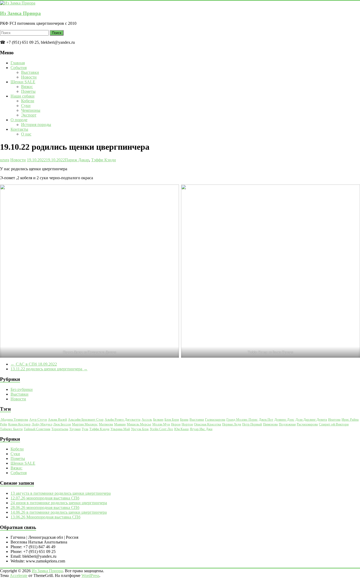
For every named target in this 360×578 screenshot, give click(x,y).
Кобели (27, 101)
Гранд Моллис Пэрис (242, 419)
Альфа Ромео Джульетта (122, 419)
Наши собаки (23, 96)
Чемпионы (30, 110)
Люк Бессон (62, 424)
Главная (18, 63)
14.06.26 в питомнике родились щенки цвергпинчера (59, 512)
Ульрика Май (120, 429)
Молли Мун (161, 424)
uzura (4, 160)
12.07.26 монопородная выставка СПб (45, 498)
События (19, 67)
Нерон (176, 424)
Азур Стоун (38, 419)
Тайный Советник (37, 429)
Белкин (158, 419)
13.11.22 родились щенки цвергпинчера (49, 369)
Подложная (287, 424)
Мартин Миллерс (85, 424)
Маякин (120, 424)
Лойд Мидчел (42, 424)
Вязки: (27, 86)
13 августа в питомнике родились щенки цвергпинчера (61, 493)
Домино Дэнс (284, 419)
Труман (75, 429)
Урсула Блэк (140, 429)
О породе (19, 120)
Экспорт (28, 115)
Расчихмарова (307, 424)
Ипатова (334, 419)
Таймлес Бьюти (11, 429)
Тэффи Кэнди (103, 160)
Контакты (19, 129)
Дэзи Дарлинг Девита (311, 419)
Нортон (187, 424)
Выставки (30, 72)
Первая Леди (231, 424)
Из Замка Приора (20, 13)
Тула (85, 429)
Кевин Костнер (19, 424)
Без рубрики (22, 389)
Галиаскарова (215, 419)
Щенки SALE (23, 82)
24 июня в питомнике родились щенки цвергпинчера (59, 503)
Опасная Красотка (207, 424)
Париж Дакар (77, 160)
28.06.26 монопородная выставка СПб (45, 507)
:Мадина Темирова (14, 419)
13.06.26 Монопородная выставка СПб (45, 517)
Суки (26, 105)
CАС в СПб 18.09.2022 (34, 364)
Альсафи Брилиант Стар (86, 419)
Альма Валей (57, 419)
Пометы (28, 91)
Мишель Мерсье (139, 424)
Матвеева (106, 424)
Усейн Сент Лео (161, 429)
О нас (26, 134)
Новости (29, 77)
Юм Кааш (181, 429)
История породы (36, 124)
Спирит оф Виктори (334, 424)
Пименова (270, 424)
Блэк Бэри (171, 419)
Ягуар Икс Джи (201, 429)
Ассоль (147, 419)
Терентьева (59, 429)
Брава (184, 419)
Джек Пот (266, 419)
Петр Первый (252, 424)
